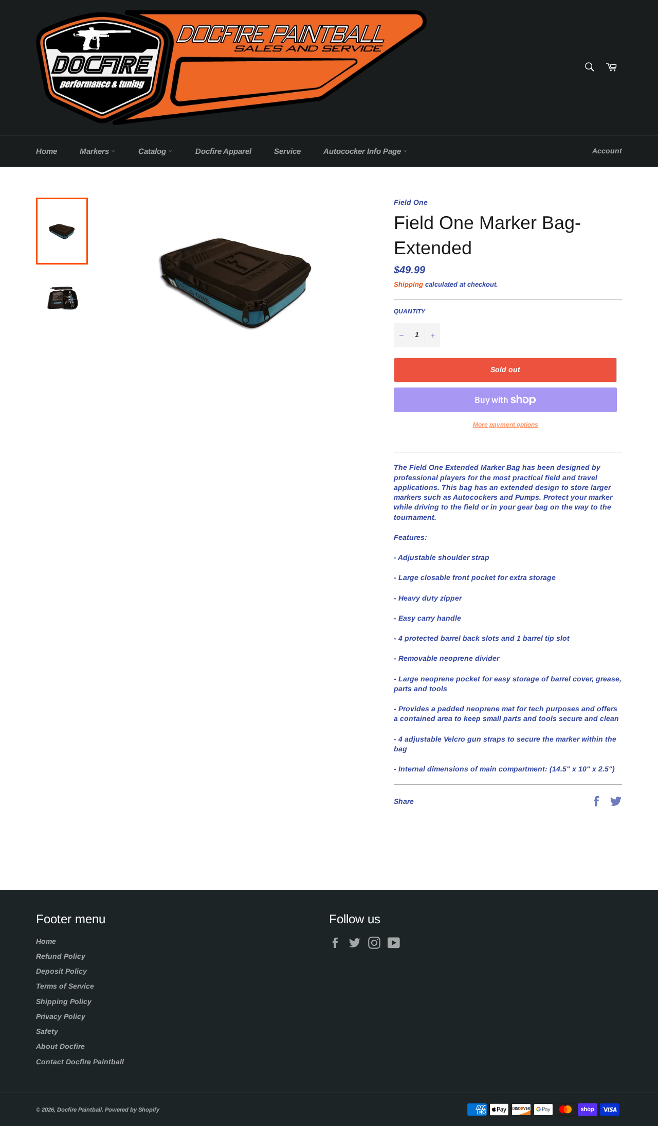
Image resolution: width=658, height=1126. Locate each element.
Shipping (408, 284)
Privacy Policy (60, 1016)
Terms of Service (65, 986)
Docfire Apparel (223, 151)
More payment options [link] (505, 424)
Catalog (153, 151)
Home (46, 151)
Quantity (409, 311)
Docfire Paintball (79, 1109)
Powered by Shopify (132, 1109)
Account (607, 151)
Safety (47, 1031)
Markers (95, 151)
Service (287, 151)
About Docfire (60, 1046)
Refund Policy (60, 956)
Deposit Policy (61, 971)
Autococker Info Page (363, 151)
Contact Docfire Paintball (80, 1062)
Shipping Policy (64, 1001)
